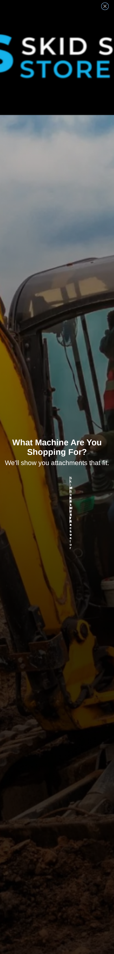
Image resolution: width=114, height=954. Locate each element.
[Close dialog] (104, 6)
